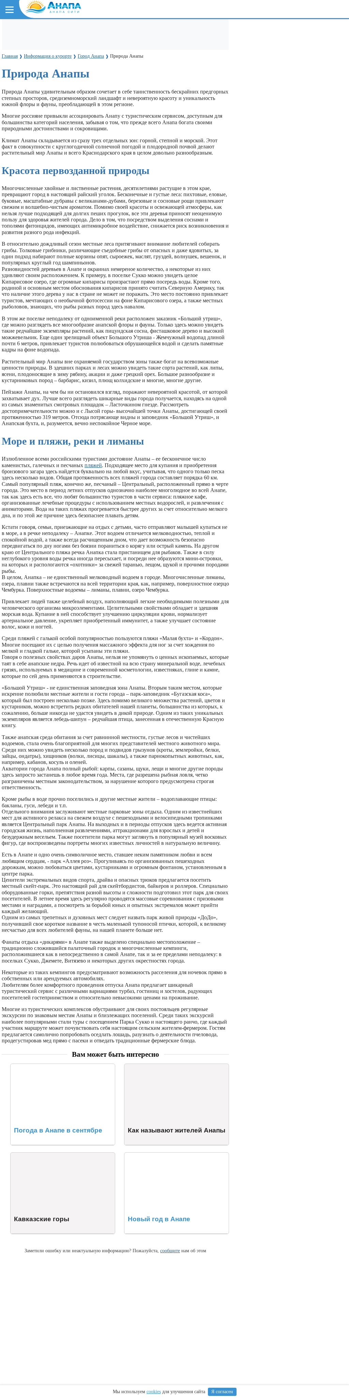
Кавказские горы (30, 1155)
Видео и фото (24, 75)
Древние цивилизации (77, 168)
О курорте (19, 63)
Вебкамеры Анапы (31, 125)
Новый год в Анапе (147, 1155)
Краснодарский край (34, 94)
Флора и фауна (61, 106)
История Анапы (64, 75)
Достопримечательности (40, 44)
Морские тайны (26, 168)
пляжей (93, 465)
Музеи (83, 44)
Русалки (119, 168)
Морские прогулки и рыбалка (220, 31)
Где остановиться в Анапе (39, 31)
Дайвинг (272, 31)
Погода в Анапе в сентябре (42, 1067)
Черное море (23, 106)
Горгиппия (101, 75)
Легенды (129, 75)
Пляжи (84, 31)
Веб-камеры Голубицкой (86, 137)
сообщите (170, 1250)
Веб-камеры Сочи (29, 137)
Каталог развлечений (122, 31)
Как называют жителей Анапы (160, 1067)
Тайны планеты (26, 156)
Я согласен (222, 1391)
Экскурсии (166, 31)
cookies (154, 1391)
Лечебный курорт (167, 75)
